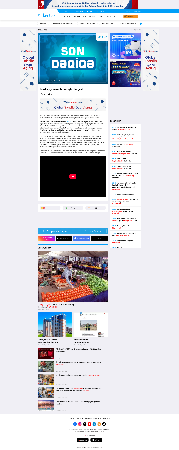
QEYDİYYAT (137, 11)
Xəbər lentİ (67, 17)
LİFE (84, 17)
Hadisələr (43, 23)
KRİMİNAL (92, 17)
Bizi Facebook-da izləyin (83, 238)
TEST (115, 17)
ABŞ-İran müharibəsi (87, 23)
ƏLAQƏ (82, 419)
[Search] (140, 16)
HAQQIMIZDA (93, 419)
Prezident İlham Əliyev (128, 23)
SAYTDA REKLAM (74, 419)
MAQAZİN (77, 17)
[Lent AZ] (49, 15)
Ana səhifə (129, 30)
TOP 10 (108, 17)
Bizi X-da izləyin (98, 238)
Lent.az (68, 122)
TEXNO (101, 17)
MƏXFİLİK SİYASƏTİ (104, 419)
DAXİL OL (128, 11)
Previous (38, 23)
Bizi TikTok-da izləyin (64, 238)
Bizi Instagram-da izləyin (47, 238)
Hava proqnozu (107, 23)
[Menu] (39, 15)
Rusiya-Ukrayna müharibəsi (63, 23)
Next (141, 23)
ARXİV (87, 419)
